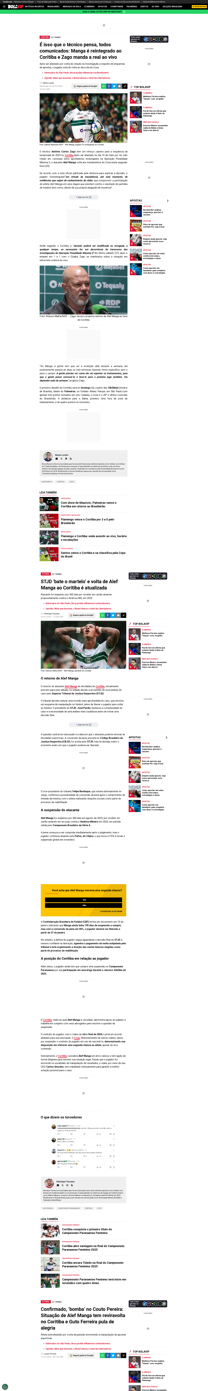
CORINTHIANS (116, 6)
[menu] (4, 6)
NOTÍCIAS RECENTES (34, 6)
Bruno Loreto (48, 83)
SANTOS (144, 6)
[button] (109, 86)
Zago (71, 482)
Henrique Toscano (51, 614)
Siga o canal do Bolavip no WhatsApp (102, 12)
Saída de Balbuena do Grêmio (154, 2)
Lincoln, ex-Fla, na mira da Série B (127, 2)
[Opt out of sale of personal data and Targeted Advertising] (5, 1387)
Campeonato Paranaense (69, 1208)
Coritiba (69, 155)
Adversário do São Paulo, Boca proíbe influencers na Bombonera (76, 72)
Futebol (58, 37)
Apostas (102, 6)
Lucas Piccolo (50, 1354)
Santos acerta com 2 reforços (100, 2)
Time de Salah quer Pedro (47, 2)
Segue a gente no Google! (87, 86)
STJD (99, 1208)
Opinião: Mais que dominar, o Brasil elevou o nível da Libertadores (77, 78)
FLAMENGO (89, 6)
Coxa (77, 1037)
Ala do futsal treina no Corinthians (73, 2)
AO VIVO (155, 6)
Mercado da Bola (72, 6)
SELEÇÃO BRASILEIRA (172, 6)
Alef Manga (47, 482)
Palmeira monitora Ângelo (24, 2)
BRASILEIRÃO (53, 6)
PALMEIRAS (132, 6)
